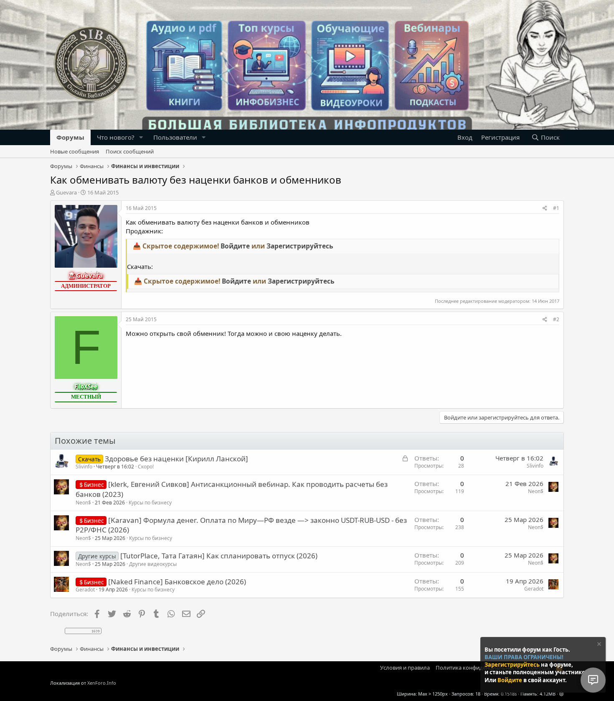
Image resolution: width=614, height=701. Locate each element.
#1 (556, 208)
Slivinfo (84, 466)
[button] (141, 137)
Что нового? (115, 137)
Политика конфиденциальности (478, 667)
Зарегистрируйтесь (513, 664)
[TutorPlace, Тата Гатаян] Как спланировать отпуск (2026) (218, 555)
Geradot (85, 589)
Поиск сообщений (130, 151)
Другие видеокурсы (153, 564)
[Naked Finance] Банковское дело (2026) (177, 581)
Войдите (510, 680)
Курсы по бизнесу (150, 502)
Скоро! (146, 466)
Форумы (70, 137)
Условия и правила (405, 667)
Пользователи (175, 137)
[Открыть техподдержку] (593, 680)
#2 (556, 319)
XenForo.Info (101, 683)
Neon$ (83, 502)
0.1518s (509, 694)
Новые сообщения (74, 151)
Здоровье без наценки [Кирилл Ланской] (176, 458)
